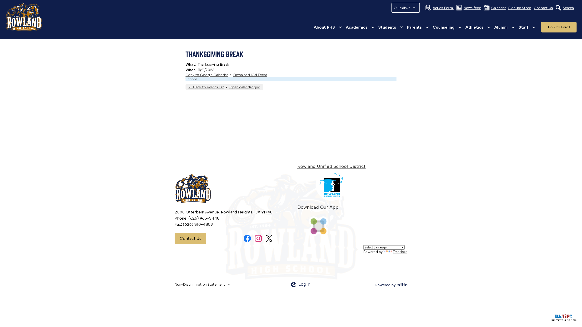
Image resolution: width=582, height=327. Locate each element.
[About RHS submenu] (328, 27)
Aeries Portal (443, 8)
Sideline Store (519, 8)
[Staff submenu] (527, 27)
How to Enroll (559, 27)
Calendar (498, 8)
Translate (400, 252)
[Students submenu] (390, 27)
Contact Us (543, 8)
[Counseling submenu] (447, 27)
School (191, 79)
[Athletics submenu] (478, 27)
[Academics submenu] (360, 27)
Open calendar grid (244, 87)
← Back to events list (206, 87)
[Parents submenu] (418, 27)
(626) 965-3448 (204, 218)
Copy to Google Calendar (207, 75)
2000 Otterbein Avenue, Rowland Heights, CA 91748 (224, 212)
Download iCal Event (250, 75)
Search (568, 8)
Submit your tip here (563, 320)
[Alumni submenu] (504, 27)
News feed (472, 8)
